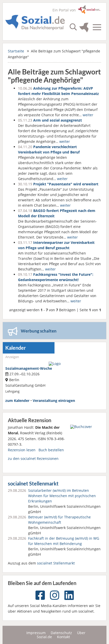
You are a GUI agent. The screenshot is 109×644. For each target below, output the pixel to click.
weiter (88, 114)
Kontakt (63, 636)
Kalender (15, 348)
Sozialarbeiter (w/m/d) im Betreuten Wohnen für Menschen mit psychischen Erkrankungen (62, 495)
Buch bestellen (51, 449)
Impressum (36, 632)
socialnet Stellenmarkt (33, 483)
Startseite (16, 51)
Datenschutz (61, 632)
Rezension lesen (21, 449)
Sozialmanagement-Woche (28, 368)
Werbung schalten (39, 331)
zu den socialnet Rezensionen (33, 458)
